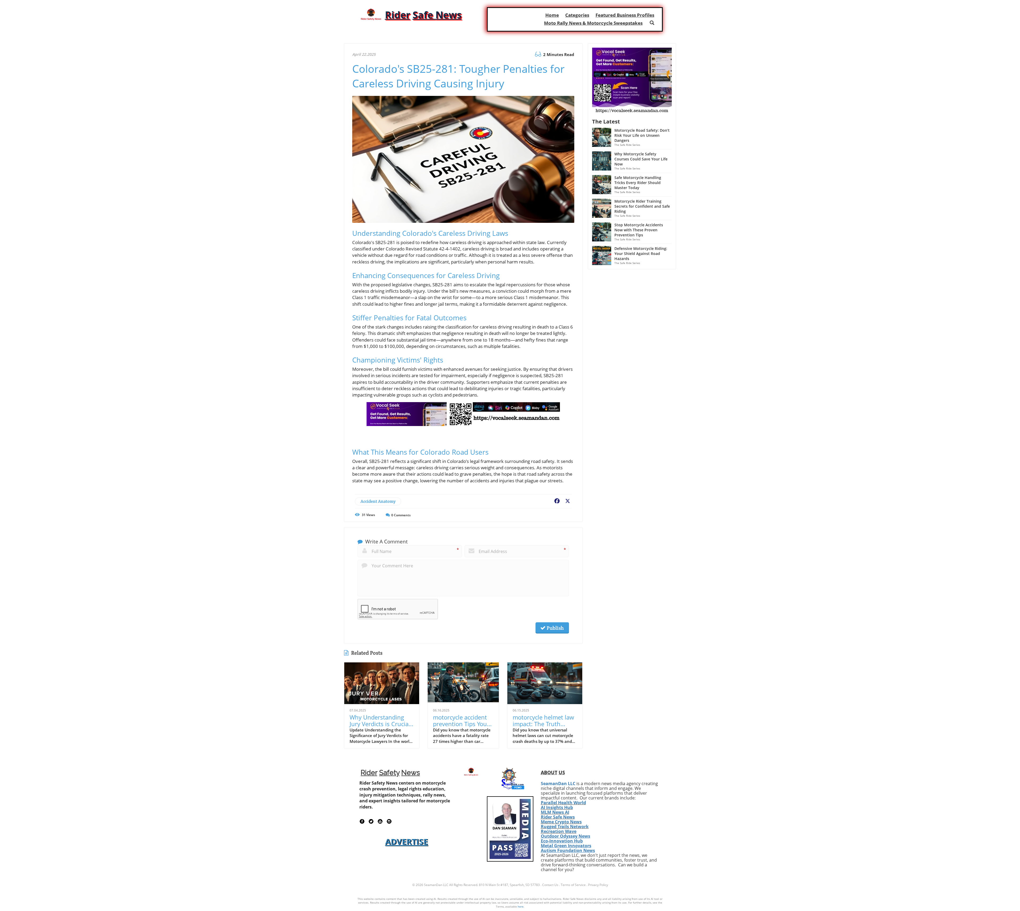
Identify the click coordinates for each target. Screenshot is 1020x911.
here (521, 906)
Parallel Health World (563, 803)
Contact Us (550, 885)
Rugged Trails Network (565, 826)
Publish (555, 628)
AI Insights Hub (557, 807)
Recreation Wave (558, 831)
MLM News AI (555, 812)
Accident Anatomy (378, 501)
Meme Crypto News (561, 822)
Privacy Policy (598, 885)
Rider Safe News (558, 817)
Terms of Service (573, 885)
